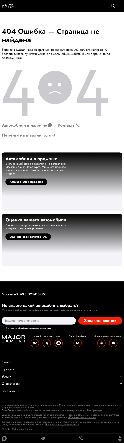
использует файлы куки (78, 405)
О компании (11, 383)
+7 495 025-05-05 (29, 294)
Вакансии (9, 391)
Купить (6, 362)
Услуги (6, 376)
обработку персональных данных (34, 328)
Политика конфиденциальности (62, 424)
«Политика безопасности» (82, 417)
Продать (8, 369)
